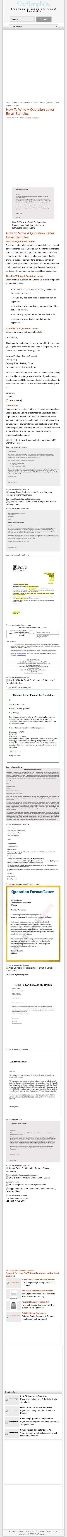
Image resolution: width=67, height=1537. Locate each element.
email (12, 1270)
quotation (22, 1270)
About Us (13, 1531)
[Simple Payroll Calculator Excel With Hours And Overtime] (12, 1432)
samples (30, 1270)
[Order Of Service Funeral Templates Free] (12, 1410)
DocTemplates (41, 1534)
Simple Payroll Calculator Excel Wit (35, 1430)
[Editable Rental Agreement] (14, 1315)
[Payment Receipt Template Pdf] (13, 1309)
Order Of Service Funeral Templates (36, 1407)
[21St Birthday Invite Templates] (12, 1398)
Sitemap (41, 1531)
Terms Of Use (51, 1531)
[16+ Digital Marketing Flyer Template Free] (13, 1298)
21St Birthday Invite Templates (33, 1396)
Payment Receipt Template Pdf (35, 1302)
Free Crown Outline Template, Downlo (38, 1279)
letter (17, 1270)
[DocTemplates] (33, 12)
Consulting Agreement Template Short (37, 1419)
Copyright (32, 1531)
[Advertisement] (33, 63)
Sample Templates (22, 103)
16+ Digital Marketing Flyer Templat (37, 1291)
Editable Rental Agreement (34, 1313)
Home (8, 103)
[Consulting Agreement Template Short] (12, 1421)
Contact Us (22, 1531)
